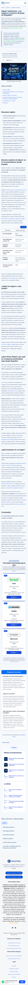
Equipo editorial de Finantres (14, 958)
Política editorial (14, 923)
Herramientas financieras (14, 945)
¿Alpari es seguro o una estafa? (10, 95)
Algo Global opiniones (8, 827)
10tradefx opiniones (8, 838)
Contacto (14, 977)
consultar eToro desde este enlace (14, 488)
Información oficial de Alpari (16, 28)
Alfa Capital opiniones (8, 831)
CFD (4, 382)
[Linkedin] (12, 928)
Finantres (3, 7)
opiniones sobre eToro (7, 483)
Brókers (4, 823)
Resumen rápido (6, 89)
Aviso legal (14, 965)
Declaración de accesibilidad (14, 974)
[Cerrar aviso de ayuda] (26, 980)
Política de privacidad (14, 968)
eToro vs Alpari (11, 278)
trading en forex (13, 391)
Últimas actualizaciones (13, 753)
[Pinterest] (15, 928)
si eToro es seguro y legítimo (8, 344)
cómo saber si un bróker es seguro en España (13, 218)
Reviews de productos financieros (14, 948)
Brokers (8, 7)
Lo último (7, 784)
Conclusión (5, 102)
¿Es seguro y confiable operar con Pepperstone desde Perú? (12, 847)
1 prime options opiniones (9, 842)
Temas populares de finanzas (14, 942)
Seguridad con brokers (15, 7)
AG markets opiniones (8, 834)
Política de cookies (14, 971)
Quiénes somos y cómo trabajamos (14, 955)
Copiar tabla (23, 227)
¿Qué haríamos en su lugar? (9, 100)
